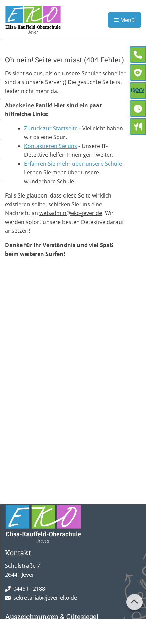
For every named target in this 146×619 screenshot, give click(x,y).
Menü (127, 20)
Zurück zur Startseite (51, 128)
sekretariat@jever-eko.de (45, 597)
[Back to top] (134, 602)
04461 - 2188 (29, 589)
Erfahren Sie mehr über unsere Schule (73, 163)
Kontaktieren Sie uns (50, 146)
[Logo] (33, 19)
